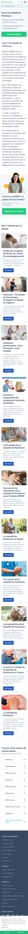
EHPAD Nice (9, 780)
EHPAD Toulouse (10, 773)
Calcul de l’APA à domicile (9, 899)
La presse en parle (7, 843)
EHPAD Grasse (9, 800)
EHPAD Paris (9, 760)
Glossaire (5, 903)
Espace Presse (6, 854)
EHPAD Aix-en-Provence (12, 807)
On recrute (5, 857)
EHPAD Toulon (9, 793)
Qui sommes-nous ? (8, 840)
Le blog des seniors (8, 885)
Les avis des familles (8, 847)
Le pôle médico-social (8, 850)
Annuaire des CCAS (8, 873)
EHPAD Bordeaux (10, 786)
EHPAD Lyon (9, 813)
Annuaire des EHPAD (8, 869)
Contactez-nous (7, 861)
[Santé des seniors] (2, 6)
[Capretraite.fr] (7, 2)
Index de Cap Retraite (8, 906)
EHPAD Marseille (10, 766)
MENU (25, 2)
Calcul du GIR (6, 892)
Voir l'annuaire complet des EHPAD (13, 821)
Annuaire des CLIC (7, 876)
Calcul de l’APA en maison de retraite (13, 896)
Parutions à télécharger (9, 889)
